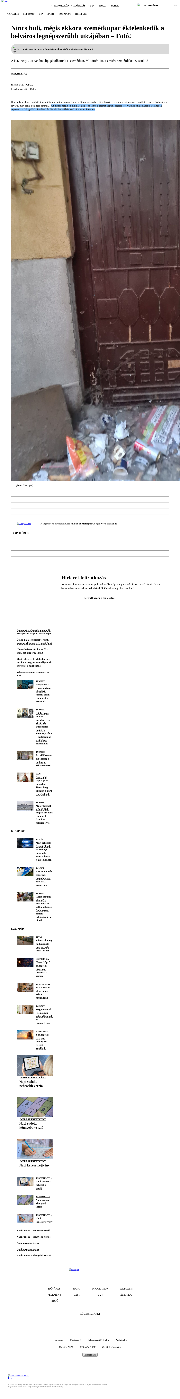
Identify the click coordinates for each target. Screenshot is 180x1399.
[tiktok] (167, 5)
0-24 (92, 5)
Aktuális (13, 14)
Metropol (26, 84)
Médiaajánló (75, 1340)
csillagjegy (42, 1031)
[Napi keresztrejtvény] (34, 1170)
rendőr (40, 840)
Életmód (29, 14)
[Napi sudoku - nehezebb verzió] (34, 1090)
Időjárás (79, 5)
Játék (115, 5)
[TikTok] (90, 1322)
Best (77, 1294)
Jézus (38, 774)
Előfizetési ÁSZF (87, 1347)
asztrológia (42, 959)
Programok (100, 1288)
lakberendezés (43, 984)
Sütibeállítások (90, 1355)
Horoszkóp (61, 5)
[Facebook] (82, 1322)
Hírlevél (81, 14)
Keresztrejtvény (33, 1077)
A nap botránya (44, 94)
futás (39, 937)
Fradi (102, 5)
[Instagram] (97, 1322)
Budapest (40, 681)
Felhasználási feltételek (98, 1340)
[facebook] (166, 5)
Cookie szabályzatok (111, 1347)
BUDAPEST (65, 14)
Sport (50, 14)
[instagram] (168, 5)
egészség (40, 1006)
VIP (41, 14)
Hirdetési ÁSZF (66, 1347)
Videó (54, 1300)
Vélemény (54, 1294)
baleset (40, 868)
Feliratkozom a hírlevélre (99, 597)
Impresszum (58, 1340)
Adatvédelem (121, 1340)
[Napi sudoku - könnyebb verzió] (34, 1132)
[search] (176, 5)
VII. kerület (21, 94)
